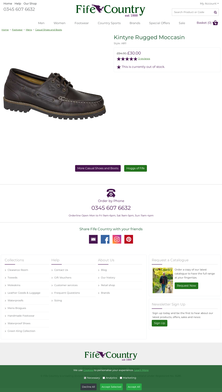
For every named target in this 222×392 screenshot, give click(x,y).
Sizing (58, 300)
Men (41, 23)
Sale (182, 23)
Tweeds (12, 277)
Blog (104, 270)
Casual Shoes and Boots (48, 29)
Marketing (129, 377)
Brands (135, 23)
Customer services (66, 285)
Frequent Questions (67, 292)
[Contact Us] (93, 239)
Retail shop (108, 285)
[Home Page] (110, 10)
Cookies (88, 370)
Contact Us (61, 270)
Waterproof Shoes (19, 323)
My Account (208, 3)
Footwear (82, 23)
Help (18, 3)
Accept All (134, 386)
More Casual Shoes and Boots (97, 168)
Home (7, 3)
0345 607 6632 (19, 9)
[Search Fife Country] (215, 12)
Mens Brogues (17, 308)
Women (60, 23)
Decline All (88, 386)
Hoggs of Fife (135, 168)
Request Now (186, 285)
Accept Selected (111, 386)
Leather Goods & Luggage (24, 292)
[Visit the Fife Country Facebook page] (105, 239)
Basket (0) (204, 22)
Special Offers (159, 23)
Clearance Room (18, 270)
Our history (108, 277)
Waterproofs (15, 300)
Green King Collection (21, 331)
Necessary (93, 377)
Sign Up (159, 323)
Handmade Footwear (21, 315)
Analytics (111, 377)
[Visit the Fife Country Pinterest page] (128, 239)
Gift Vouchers (62, 277)
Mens (29, 29)
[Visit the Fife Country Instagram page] (117, 239)
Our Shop (30, 3)
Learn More (141, 370)
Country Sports (109, 23)
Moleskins (14, 285)
